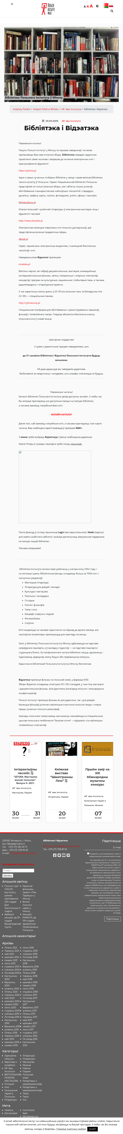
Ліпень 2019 (10, 1032)
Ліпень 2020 (11, 991)
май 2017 (27, 1020)
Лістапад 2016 (30, 1039)
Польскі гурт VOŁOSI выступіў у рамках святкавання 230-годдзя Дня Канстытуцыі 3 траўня (12, 899)
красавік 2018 (30, 982)
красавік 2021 (11, 957)
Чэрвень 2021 (11, 951)
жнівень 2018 (30, 969)
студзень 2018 (30, 991)
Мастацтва (17, 793)
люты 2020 (10, 1007)
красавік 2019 (11, 1042)
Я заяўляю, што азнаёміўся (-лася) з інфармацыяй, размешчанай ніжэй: (105, 855)
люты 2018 (28, 988)
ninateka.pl (24, 264)
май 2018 (27, 979)
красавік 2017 (30, 1023)
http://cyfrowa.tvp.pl (29, 302)
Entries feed (10, 1113)
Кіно (6, 1087)
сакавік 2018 (29, 985)
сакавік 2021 (11, 960)
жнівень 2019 (11, 1029)
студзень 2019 (30, 951)
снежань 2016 (30, 1036)
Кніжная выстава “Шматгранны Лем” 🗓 (61, 775)
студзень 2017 (30, 1032)
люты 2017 (28, 1029)
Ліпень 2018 (29, 973)
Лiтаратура (10, 1099)
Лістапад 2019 (11, 1017)
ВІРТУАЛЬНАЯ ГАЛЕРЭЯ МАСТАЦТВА (12, 1077)
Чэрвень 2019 (11, 1036)
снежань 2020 (12, 969)
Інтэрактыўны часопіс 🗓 (25, 771)
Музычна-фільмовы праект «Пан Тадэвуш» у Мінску (29, 892)
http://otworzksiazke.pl (31, 220)
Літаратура (54, 797)
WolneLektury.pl (27, 202)
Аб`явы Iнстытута (71, 121)
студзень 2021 (11, 966)
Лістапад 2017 (30, 998)
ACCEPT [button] (92, 1129)
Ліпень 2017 (29, 1013)
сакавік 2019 (11, 1045)
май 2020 (9, 998)
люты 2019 (28, 947)
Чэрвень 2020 (12, 995)
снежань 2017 (30, 995)
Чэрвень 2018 (30, 976)
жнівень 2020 (11, 988)
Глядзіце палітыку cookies (71, 1128)
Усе (25, 1099)
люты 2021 (9, 963)
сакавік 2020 (11, 1004)
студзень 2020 (12, 1010)
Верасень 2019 (12, 1026)
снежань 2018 (30, 954)
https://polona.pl (27, 170)
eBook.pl (23, 238)
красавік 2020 (12, 1001)
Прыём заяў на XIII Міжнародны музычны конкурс (97, 777)
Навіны (27, 1068)
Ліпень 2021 (10, 947)
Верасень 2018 (31, 966)
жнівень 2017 (30, 1010)
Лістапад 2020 (12, 973)
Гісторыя (9, 1084)
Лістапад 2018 (30, 957)
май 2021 (9, 954)
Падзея (28, 793)
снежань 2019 (11, 1013)
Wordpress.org (30, 1116)
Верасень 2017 (30, 1007)
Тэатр (26, 1093)
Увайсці (8, 1110)
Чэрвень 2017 (30, 1017)
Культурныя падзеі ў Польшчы (11, 1093)
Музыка (99, 805)
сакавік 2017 (29, 1026)
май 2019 (9, 1039)
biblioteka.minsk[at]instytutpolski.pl (62, 846)
